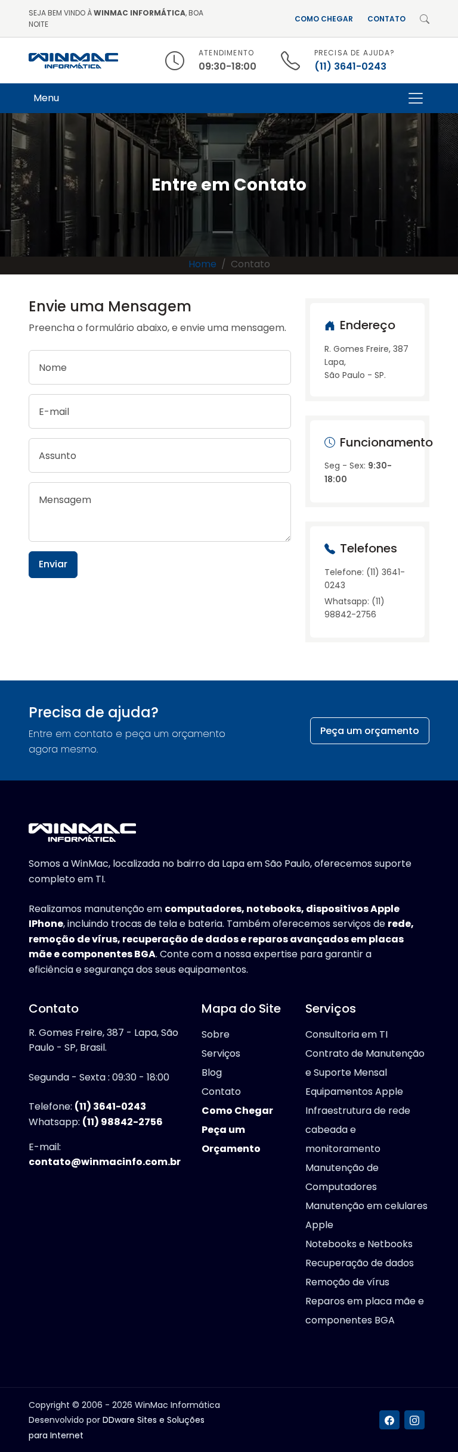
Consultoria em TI (346, 1034)
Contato (386, 19)
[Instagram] (414, 1419)
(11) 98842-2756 (122, 1122)
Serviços (221, 1053)
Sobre (216, 1034)
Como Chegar (324, 19)
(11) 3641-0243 (350, 66)
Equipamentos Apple (354, 1091)
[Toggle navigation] (416, 98)
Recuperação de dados (359, 1263)
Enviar (53, 564)
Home (202, 264)
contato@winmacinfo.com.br (105, 1162)
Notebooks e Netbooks (359, 1244)
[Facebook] (389, 1419)
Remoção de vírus (347, 1282)
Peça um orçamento (369, 731)
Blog (212, 1072)
